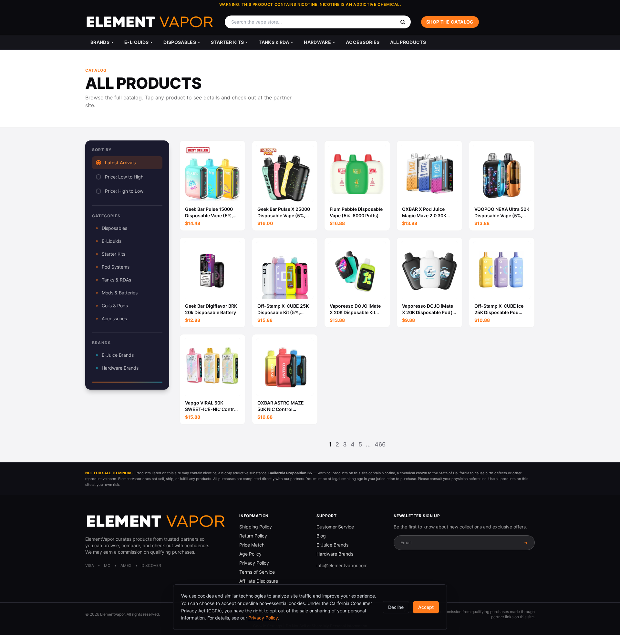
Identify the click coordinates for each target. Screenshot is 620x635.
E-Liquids (136, 42)
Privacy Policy (254, 563)
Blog (321, 535)
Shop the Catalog (450, 22)
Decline (396, 607)
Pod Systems (115, 267)
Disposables (179, 42)
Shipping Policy (255, 526)
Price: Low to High (124, 176)
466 (380, 444)
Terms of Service (257, 572)
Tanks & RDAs (116, 279)
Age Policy (250, 554)
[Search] (403, 22)
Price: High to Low (124, 191)
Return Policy (253, 535)
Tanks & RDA (274, 42)
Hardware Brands (120, 368)
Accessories (363, 42)
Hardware (317, 42)
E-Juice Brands (118, 355)
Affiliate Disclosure (258, 581)
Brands (99, 42)
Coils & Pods (115, 305)
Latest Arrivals (120, 162)
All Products (408, 42)
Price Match (251, 545)
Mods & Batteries (120, 292)
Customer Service (335, 526)
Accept (426, 607)
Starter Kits (227, 42)
